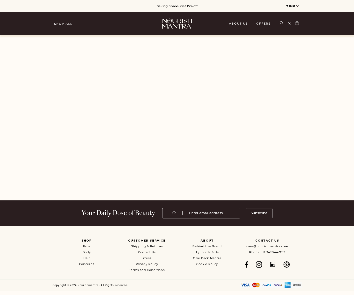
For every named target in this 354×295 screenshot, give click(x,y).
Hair (86, 258)
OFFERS (263, 23)
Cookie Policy (207, 264)
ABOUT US (238, 23)
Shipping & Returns (147, 246)
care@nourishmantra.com (267, 246)
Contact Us (147, 252)
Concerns (86, 264)
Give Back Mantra (207, 258)
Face (87, 246)
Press (147, 258)
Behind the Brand (207, 246)
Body (87, 252)
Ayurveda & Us (207, 252)
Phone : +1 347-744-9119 (267, 252)
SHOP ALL (63, 24)
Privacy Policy (147, 264)
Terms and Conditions (147, 270)
